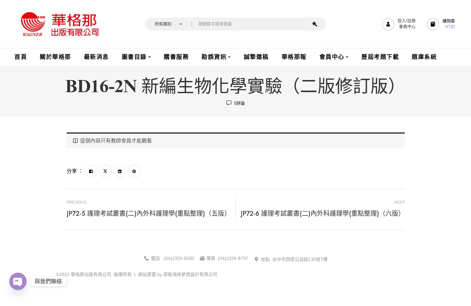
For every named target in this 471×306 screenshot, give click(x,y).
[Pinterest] (134, 171)
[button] (442, 24)
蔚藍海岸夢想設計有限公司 (190, 274)
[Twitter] (105, 171)
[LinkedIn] (119, 171)
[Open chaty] (18, 281)
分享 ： (75, 171)
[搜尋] (314, 24)
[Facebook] (91, 171)
